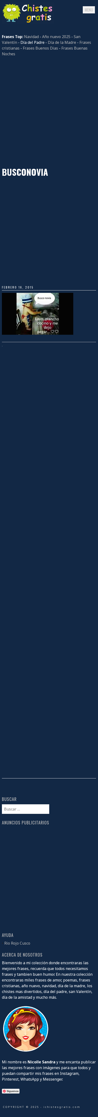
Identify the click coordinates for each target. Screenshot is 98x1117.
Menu (89, 10)
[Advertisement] (49, 111)
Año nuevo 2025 (56, 36)
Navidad (31, 36)
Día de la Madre (62, 42)
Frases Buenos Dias (40, 48)
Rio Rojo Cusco (17, 943)
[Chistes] (28, 22)
